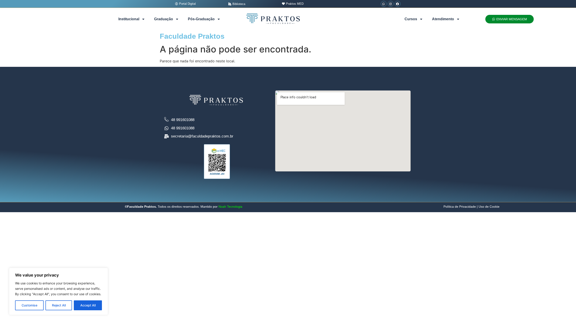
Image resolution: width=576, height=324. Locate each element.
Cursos (411, 19)
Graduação (163, 19)
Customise (29, 305)
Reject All (59, 305)
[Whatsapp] (384, 4)
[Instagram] (391, 4)
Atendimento (443, 19)
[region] (58, 291)
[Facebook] (397, 4)
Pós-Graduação (201, 19)
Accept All (88, 305)
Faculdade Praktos (192, 36)
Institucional (128, 19)
